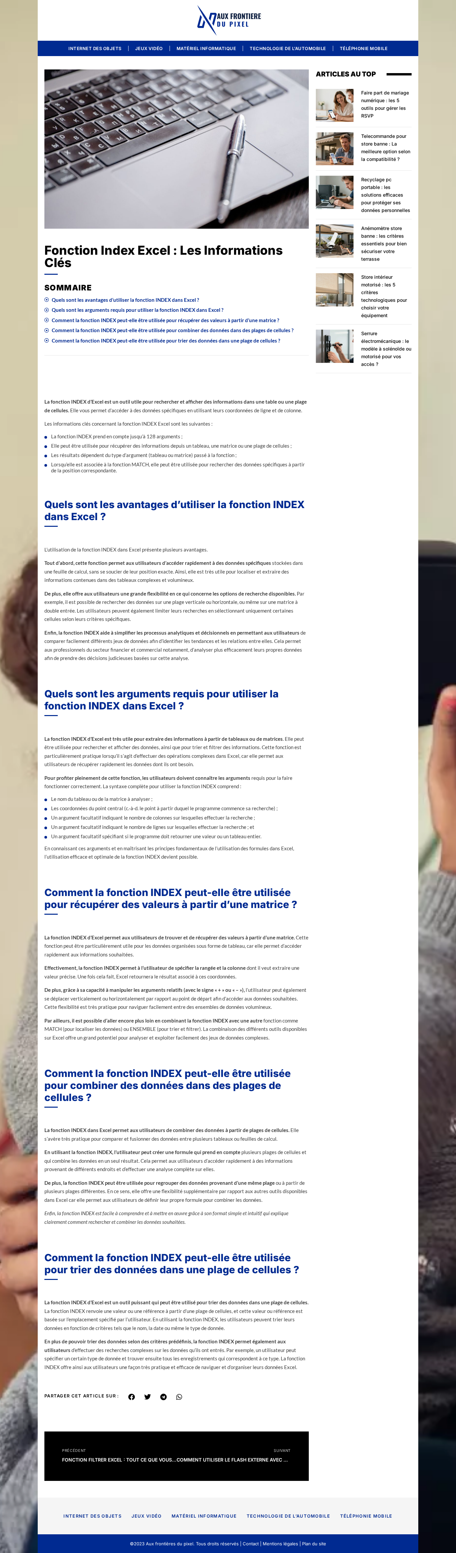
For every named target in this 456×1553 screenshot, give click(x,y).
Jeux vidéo (149, 48)
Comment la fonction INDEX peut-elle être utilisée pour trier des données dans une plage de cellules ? (166, 341)
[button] (132, 1397)
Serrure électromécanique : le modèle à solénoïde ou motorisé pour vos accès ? (386, 348)
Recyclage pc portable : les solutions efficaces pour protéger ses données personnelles (385, 195)
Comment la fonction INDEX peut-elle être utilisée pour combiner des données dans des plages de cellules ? (172, 330)
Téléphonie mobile (364, 48)
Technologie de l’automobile (288, 48)
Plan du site (314, 1543)
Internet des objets (95, 48)
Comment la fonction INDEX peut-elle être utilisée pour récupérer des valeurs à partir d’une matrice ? (165, 320)
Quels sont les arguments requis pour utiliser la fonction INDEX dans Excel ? (137, 310)
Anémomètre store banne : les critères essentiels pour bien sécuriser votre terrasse (384, 243)
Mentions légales (280, 1543)
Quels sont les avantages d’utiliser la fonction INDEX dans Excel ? (125, 300)
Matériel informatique (206, 48)
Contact (251, 1543)
